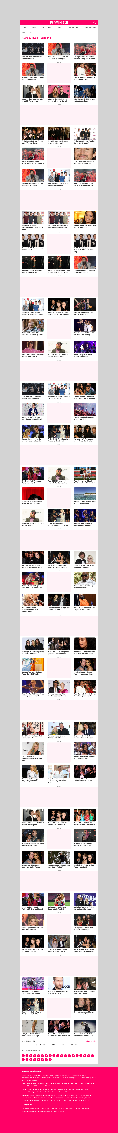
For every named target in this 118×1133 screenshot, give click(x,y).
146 (71, 1045)
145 (67, 1045)
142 (53, 1045)
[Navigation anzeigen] (23, 22)
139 (40, 1045)
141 (49, 1045)
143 (58, 1045)
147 (76, 1045)
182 (83, 1045)
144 (62, 1045)
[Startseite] (59, 22)
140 (44, 1045)
